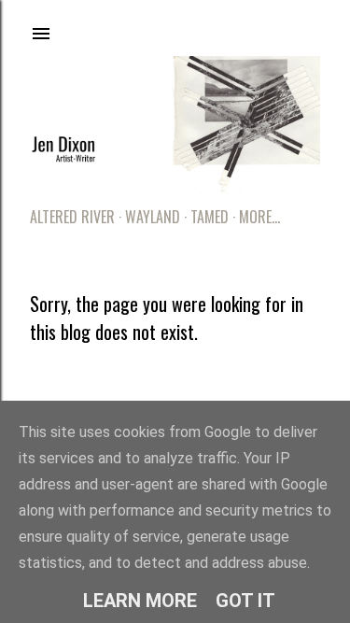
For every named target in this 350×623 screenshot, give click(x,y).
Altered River (72, 216)
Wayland (152, 216)
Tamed (209, 216)
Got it (245, 600)
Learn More (140, 600)
